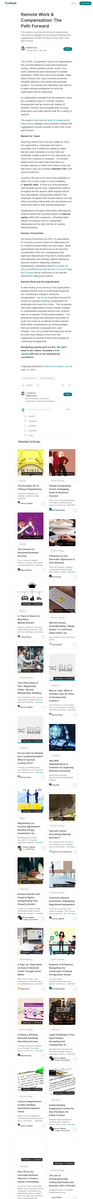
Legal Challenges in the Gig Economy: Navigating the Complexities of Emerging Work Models (61, 1040)
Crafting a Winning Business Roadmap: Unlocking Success (28, 1038)
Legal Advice (55, 1029)
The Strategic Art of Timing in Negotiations (30, 487)
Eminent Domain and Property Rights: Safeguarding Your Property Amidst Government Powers (29, 899)
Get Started (85, 3)
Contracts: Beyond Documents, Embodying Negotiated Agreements (62, 901)
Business (23, 480)
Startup (22, 818)
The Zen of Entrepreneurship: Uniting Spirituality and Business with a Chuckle (62, 1180)
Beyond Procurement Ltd (61, 852)
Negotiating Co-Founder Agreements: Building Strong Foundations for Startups (29, 828)
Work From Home (29, 378)
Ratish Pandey (25, 570)
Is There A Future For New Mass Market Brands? (29, 619)
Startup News (57, 645)
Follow (67, 49)
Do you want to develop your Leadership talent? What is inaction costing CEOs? (30, 758)
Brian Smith (56, 577)
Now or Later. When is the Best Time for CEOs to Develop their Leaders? (61, 695)
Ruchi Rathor (57, 1197)
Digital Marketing (26, 959)
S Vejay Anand (25, 637)
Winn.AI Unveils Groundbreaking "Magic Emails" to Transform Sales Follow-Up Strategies (62, 628)
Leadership (55, 685)
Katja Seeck (24, 989)
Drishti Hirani (30, 849)
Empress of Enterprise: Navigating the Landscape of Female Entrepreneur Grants (61, 969)
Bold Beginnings (58, 510)
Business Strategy (46, 378)
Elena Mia (55, 785)
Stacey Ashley (57, 715)
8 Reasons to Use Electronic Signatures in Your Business (62, 559)
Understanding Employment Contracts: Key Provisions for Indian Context (61, 1110)
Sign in (74, 3)
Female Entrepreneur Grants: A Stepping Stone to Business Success (60, 491)
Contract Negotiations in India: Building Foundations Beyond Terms (29, 1106)
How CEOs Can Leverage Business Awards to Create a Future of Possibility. (28, 1176)
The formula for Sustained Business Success (28, 552)
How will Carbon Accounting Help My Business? (60, 834)
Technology (55, 755)
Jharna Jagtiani (58, 919)
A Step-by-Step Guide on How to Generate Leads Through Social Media (30, 969)
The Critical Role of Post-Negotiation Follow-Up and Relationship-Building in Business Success (29, 688)
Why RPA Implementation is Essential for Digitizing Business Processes (61, 765)
